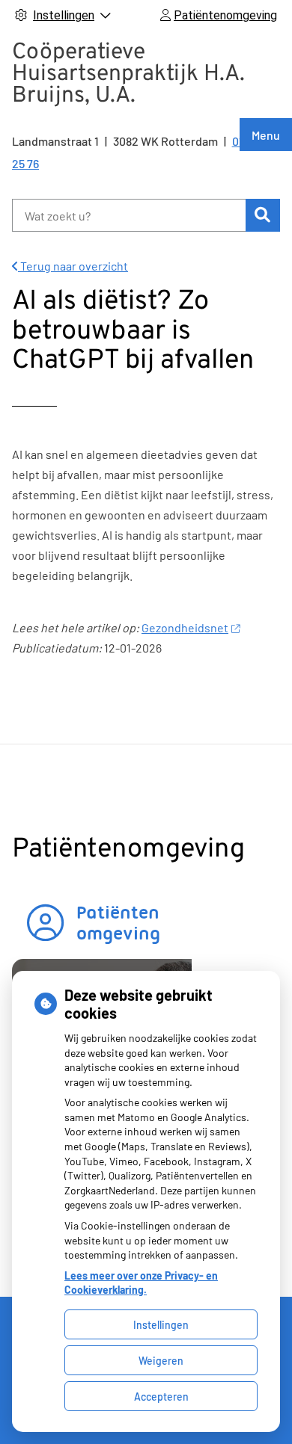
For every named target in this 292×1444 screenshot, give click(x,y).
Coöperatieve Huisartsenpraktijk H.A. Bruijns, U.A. (128, 74)
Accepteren (161, 1396)
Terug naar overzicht (73, 266)
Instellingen (161, 1324)
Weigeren (161, 1360)
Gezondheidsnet (185, 627)
